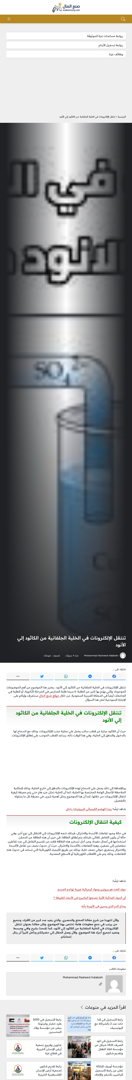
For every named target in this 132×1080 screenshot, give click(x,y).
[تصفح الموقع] (9, 19)
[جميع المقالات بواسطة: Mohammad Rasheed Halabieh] (114, 983)
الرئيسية (122, 116)
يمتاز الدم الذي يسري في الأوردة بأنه (103, 906)
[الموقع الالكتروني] (100, 984)
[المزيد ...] (18, 676)
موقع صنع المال (49, 695)
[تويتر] (42, 676)
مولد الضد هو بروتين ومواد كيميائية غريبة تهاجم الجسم (92, 889)
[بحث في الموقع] (123, 19)
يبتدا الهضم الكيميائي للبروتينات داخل (89, 809)
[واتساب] (66, 676)
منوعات (47, 655)
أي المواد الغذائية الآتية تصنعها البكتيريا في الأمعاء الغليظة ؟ (89, 897)
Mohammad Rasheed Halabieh (101, 655)
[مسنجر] (90, 676)
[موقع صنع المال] (66, 7)
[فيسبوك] (114, 676)
